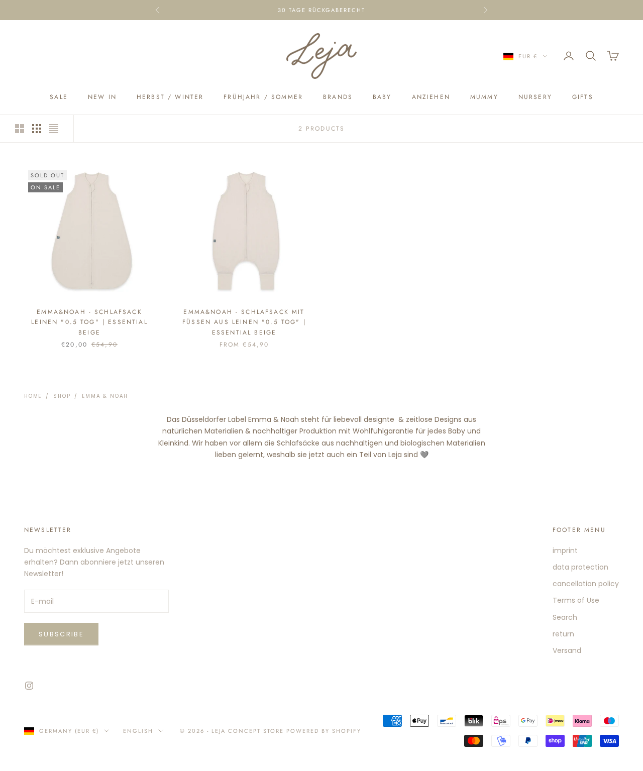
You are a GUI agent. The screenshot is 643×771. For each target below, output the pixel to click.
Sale (59, 96)
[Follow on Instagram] (29, 686)
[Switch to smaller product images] (36, 128)
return (563, 634)
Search (565, 617)
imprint (565, 550)
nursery (535, 96)
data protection (580, 567)
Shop (61, 396)
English (138, 731)
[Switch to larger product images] (19, 128)
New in (102, 96)
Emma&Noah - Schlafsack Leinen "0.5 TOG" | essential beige (89, 322)
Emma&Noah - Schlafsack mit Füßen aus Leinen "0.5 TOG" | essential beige (244, 322)
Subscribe (61, 634)
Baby (382, 96)
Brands (338, 96)
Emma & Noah (105, 396)
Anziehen (431, 96)
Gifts (582, 96)
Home (33, 396)
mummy (484, 96)
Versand (567, 650)
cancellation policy (586, 584)
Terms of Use (576, 600)
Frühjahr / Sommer (263, 96)
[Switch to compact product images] (53, 128)
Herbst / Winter (170, 96)
